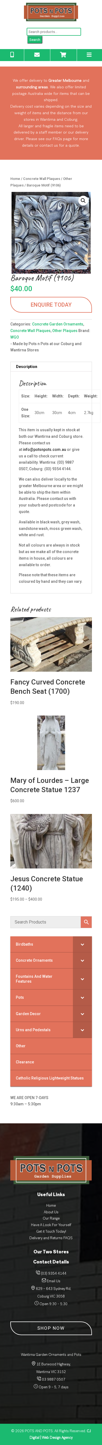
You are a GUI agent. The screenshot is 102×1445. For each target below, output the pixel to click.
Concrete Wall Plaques (41, 179)
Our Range (51, 1218)
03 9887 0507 (53, 1379)
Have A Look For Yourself (51, 1224)
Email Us (53, 1281)
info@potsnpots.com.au (44, 449)
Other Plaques (65, 330)
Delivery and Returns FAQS (51, 1238)
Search (34, 40)
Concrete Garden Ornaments (57, 324)
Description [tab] (26, 366)
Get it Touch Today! (51, 1231)
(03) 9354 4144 (53, 1273)
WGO (14, 337)
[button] (83, 201)
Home (15, 179)
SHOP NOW (51, 1328)
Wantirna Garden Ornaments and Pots (51, 1354)
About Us (51, 1212)
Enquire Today (51, 304)
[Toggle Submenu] (82, 944)
